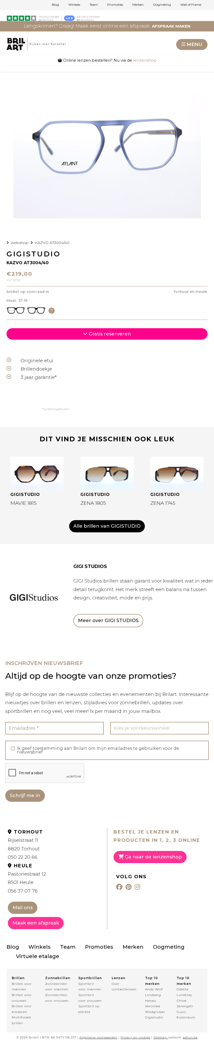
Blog (55, 4)
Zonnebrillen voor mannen (56, 986)
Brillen (18, 978)
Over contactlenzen (124, 986)
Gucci (181, 1012)
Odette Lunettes (184, 992)
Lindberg (153, 995)
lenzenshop (145, 60)
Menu (194, 44)
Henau (150, 1001)
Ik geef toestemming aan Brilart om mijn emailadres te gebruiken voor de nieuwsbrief (98, 750)
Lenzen (118, 978)
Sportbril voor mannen (90, 986)
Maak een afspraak (36, 923)
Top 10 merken (152, 981)
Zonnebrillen (57, 978)
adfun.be (190, 1037)
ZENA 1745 (162, 503)
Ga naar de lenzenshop (152, 857)
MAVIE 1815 (23, 503)
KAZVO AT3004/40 (52, 242)
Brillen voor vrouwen (22, 998)
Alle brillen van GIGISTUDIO (107, 526)
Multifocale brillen (21, 1020)
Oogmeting (162, 4)
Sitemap (160, 1037)
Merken (138, 4)
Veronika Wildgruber (155, 1009)
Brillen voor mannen (22, 986)
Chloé (181, 1001)
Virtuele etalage (37, 956)
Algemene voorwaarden (98, 1037)
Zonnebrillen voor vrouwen (57, 998)
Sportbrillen (90, 978)
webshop (19, 242)
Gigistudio (154, 1017)
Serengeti (185, 1006)
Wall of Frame (190, 4)
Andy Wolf (154, 989)
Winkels (74, 4)
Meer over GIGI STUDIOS (108, 620)
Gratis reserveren (109, 334)
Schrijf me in (25, 795)
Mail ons (23, 907)
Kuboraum (186, 1017)
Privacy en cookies (135, 1037)
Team (94, 4)
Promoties (115, 4)
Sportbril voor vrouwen (90, 998)
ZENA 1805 (93, 503)
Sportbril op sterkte (88, 1009)
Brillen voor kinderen (22, 1009)
